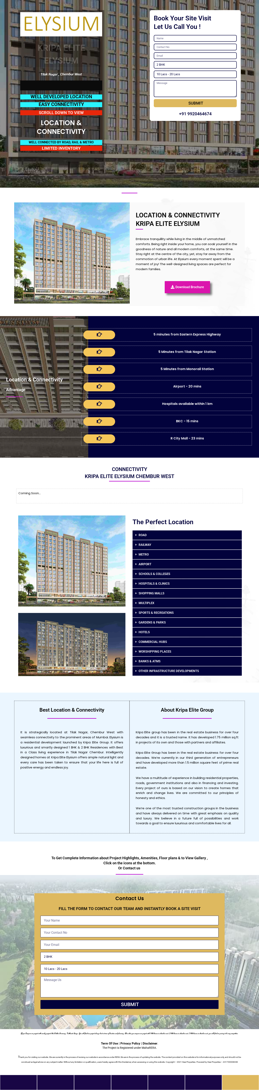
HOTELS (144, 632)
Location (129, 1085)
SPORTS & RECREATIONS (156, 613)
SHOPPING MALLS (151, 593)
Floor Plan (166, 1085)
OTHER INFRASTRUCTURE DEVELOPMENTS (169, 671)
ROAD (143, 535)
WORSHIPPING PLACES (155, 651)
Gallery (92, 1085)
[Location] (129, 1080)
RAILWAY (145, 545)
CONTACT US (240, 1085)
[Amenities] (204, 1080)
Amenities (203, 1085)
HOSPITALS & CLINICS (154, 583)
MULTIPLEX (146, 603)
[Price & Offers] (55, 1080)
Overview (18, 1085)
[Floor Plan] (166, 1080)
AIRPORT (145, 564)
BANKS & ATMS (149, 661)
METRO (144, 554)
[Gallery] (92, 1080)
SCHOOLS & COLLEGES (154, 574)
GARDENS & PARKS (152, 622)
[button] (187, 535)
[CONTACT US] (240, 1080)
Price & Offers (55, 1085)
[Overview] (18, 1080)
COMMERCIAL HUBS (153, 642)
